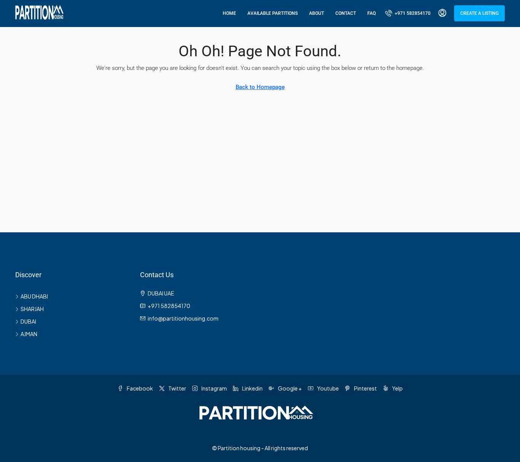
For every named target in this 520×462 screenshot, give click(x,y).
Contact (345, 13)
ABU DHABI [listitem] (34, 296)
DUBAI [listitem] (28, 321)
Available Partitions (272, 13)
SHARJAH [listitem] (32, 308)
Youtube (327, 388)
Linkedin (252, 388)
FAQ (371, 13)
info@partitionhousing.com (183, 318)
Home (229, 13)
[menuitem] (407, 13)
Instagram (214, 388)
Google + (289, 388)
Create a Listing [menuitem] (479, 13)
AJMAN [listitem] (29, 333)
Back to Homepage (260, 87)
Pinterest (365, 388)
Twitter (176, 388)
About (316, 13)
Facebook (139, 388)
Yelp (397, 388)
